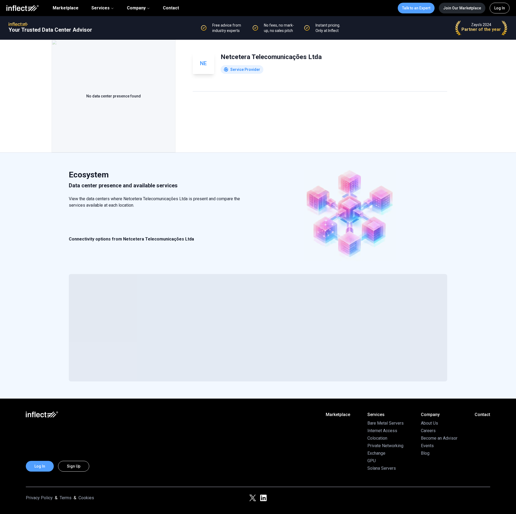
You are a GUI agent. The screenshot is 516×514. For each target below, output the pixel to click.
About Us (429, 423)
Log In (499, 8)
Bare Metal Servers (385, 423)
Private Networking (385, 445)
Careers (428, 430)
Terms (65, 497)
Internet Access (382, 430)
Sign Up (73, 466)
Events (427, 445)
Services (100, 7)
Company (136, 7)
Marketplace (65, 8)
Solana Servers (381, 468)
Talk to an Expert (416, 8)
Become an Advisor (439, 438)
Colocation (377, 438)
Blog (425, 453)
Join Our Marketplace (462, 8)
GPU (371, 460)
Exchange (376, 453)
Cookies (86, 497)
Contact (171, 8)
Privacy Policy (39, 497)
